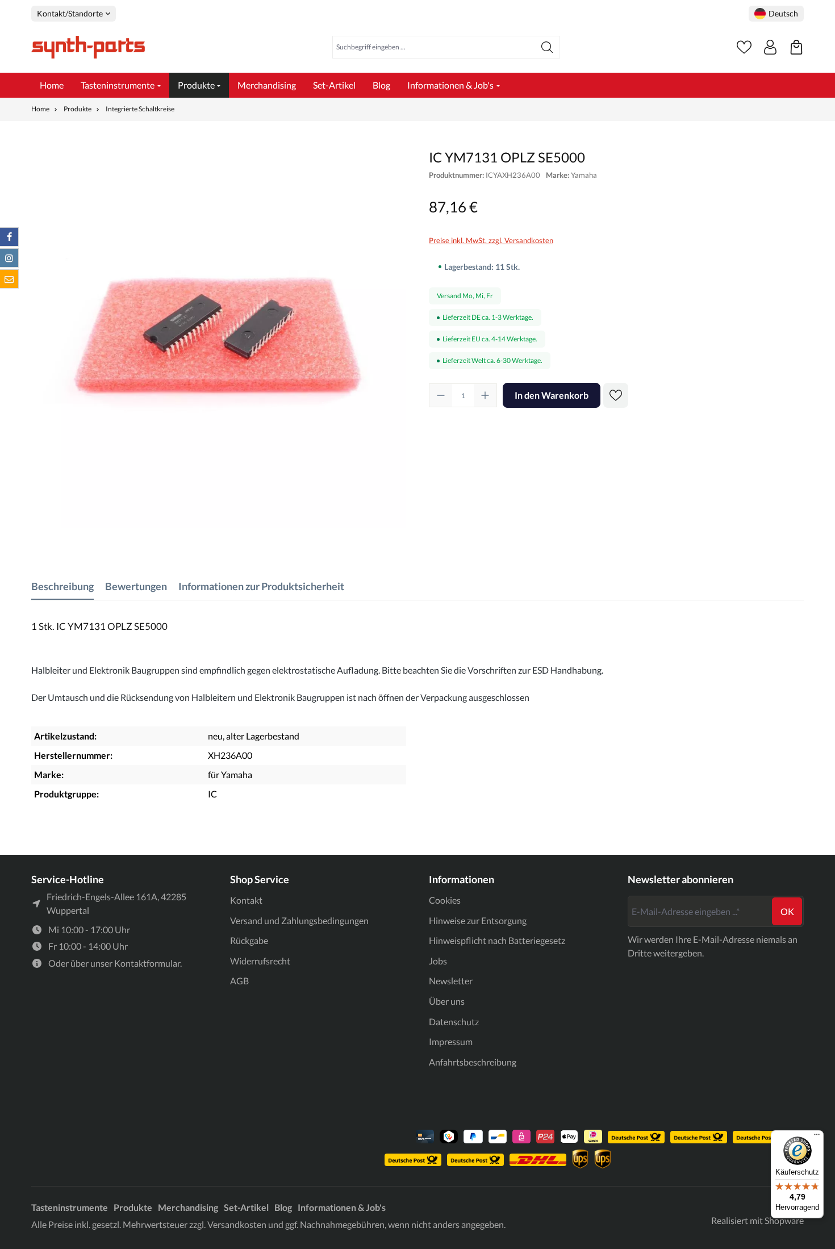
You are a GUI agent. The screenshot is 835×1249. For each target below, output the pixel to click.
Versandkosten (236, 1224)
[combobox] (433, 47)
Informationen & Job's (342, 1207)
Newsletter (451, 980)
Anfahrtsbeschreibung (472, 1061)
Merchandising (188, 1207)
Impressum (451, 1041)
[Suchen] (547, 47)
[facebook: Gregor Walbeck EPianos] (9, 237)
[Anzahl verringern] (440, 395)
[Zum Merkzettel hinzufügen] (615, 395)
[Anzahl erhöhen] (485, 395)
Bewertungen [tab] (136, 586)
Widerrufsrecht (260, 960)
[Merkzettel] (744, 47)
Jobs (438, 960)
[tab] (62, 586)
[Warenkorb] (796, 47)
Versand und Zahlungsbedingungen (299, 920)
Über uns (447, 1001)
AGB (239, 980)
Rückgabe (249, 940)
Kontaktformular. (148, 963)
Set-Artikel (246, 1207)
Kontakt (246, 900)
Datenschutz (454, 1021)
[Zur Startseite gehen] (88, 47)
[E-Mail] (9, 279)
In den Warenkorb (551, 395)
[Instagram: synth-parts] (9, 258)
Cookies (445, 900)
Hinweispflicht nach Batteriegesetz (497, 940)
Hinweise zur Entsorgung (478, 920)
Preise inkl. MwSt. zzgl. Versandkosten (491, 240)
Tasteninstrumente (69, 1207)
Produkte (133, 1207)
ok (787, 911)
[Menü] (817, 1137)
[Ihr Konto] (770, 47)
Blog (283, 1207)
